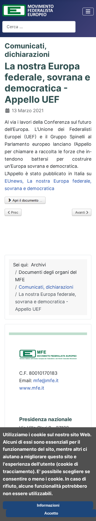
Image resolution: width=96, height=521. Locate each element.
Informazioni (48, 505)
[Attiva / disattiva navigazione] (88, 11)
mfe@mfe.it (46, 380)
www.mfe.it (31, 388)
